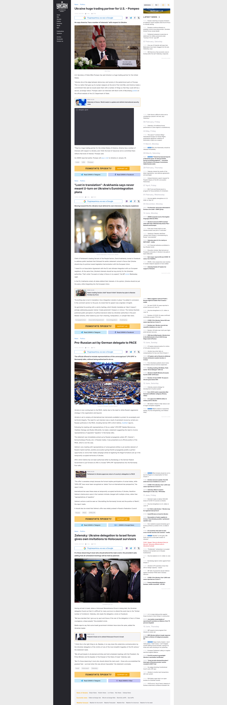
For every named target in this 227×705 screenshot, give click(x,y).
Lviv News (111, 692)
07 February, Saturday (152, 41)
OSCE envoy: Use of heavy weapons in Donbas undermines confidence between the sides (156, 685)
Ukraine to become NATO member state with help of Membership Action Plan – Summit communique (156, 223)
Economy (59, 23)
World (58, 25)
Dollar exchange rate (95, 697)
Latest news (150, 17)
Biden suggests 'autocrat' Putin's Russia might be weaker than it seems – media (155, 300)
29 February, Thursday (153, 168)
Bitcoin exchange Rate (108, 697)
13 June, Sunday (150, 342)
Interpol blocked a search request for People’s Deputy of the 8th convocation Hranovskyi (156, 179)
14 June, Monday (150, 213)
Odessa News (127, 692)
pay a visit (105, 158)
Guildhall (125, 423)
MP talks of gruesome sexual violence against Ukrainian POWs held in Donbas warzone (156, 572)
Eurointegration (112, 320)
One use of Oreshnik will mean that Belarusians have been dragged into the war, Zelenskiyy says (156, 47)
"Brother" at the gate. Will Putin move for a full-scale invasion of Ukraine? (155, 537)
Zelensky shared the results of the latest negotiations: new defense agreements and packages (156, 173)
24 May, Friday (149, 131)
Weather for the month (96, 702)
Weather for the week (146, 702)
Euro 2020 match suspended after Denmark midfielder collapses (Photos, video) (155, 393)
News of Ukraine (82, 693)
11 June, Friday (149, 495)
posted (134, 91)
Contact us (60, 41)
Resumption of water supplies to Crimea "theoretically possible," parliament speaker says (156, 518)
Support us (156, 11)
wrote (127, 274)
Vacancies (60, 39)
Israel (77, 668)
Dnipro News (93, 692)
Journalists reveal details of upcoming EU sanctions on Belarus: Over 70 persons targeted (156, 621)
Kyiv (58, 27)
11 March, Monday (151, 144)
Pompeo (90, 162)
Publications (60, 31)
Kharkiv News (102, 692)
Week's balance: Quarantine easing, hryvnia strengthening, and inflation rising (156, 410)
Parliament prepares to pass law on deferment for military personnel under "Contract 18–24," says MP (155, 36)
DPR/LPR (92, 513)
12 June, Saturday (151, 383)
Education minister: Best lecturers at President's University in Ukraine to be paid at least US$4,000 (156, 251)
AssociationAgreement (96, 320)
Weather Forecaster (109, 702)
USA (83, 162)
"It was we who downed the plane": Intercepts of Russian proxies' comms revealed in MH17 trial (156, 662)
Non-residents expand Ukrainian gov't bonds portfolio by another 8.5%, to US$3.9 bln (156, 525)
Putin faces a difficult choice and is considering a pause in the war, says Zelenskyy (155, 116)
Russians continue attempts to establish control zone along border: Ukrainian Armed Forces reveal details (156, 29)
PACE (84, 513)
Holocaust (85, 668)
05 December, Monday (153, 204)
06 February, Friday (151, 122)
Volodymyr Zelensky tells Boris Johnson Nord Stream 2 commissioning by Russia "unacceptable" (155, 235)
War (58, 17)
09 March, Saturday (151, 153)
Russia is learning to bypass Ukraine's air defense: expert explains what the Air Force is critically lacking (156, 22)
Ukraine (59, 19)
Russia (78, 513)
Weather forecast (82, 703)
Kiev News (118, 692)
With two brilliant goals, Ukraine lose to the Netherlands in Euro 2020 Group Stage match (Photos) (156, 336)
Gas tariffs (131, 697)
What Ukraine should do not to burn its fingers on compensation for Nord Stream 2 (156, 474)
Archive (59, 37)
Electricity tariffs (121, 697)
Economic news (82, 698)
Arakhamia (123, 320)
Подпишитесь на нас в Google (100, 18)
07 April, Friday (149, 185)
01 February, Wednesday (154, 195)
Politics (59, 21)
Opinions (59, 33)
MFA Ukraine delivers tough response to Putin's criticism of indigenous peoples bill (156, 636)
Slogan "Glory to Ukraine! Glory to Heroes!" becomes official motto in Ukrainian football (155, 544)
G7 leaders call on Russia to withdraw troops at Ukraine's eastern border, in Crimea (156, 357)
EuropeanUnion (81, 320)
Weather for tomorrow (132, 702)
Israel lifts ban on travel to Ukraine (158, 514)
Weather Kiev (121, 702)
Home (58, 15)
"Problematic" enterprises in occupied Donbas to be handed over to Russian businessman (156, 550)
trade (77, 162)
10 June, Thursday (151, 626)
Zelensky (95, 668)
